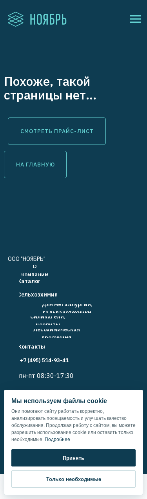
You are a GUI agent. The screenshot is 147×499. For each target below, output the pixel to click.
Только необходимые (73, 479)
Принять (73, 458)
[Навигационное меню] (135, 19)
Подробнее (57, 439)
